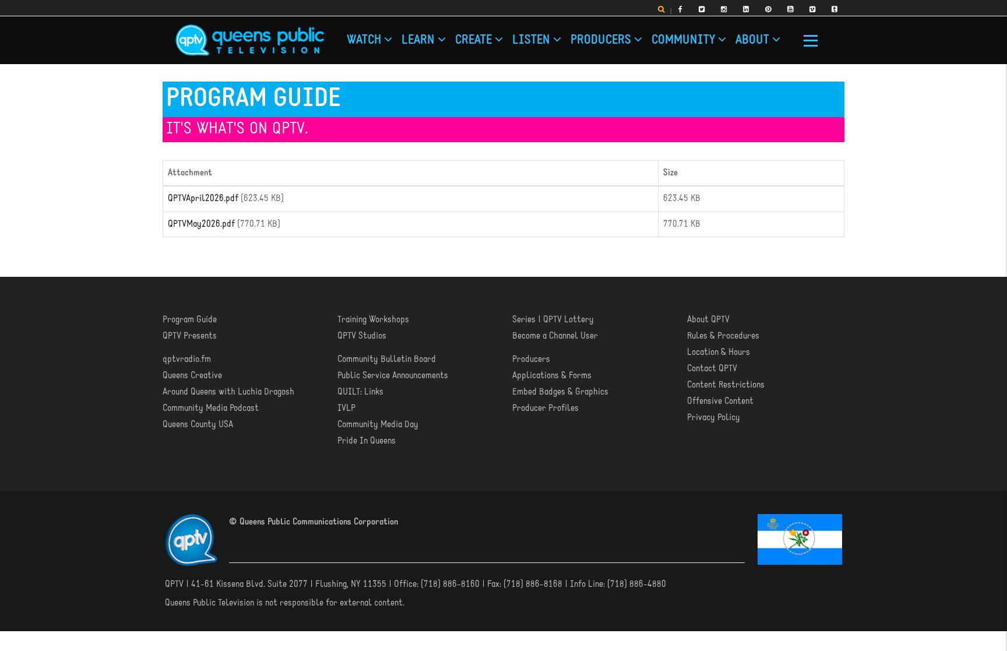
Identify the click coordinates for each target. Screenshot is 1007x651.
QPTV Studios (361, 335)
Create (400, 36)
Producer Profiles (545, 408)
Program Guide (190, 319)
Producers (455, 36)
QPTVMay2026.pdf (201, 223)
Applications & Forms (551, 375)
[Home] (249, 40)
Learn (376, 36)
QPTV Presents (190, 335)
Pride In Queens (366, 440)
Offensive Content (720, 401)
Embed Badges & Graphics (560, 391)
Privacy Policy (713, 417)
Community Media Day (377, 424)
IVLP (346, 408)
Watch (352, 36)
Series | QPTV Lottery (553, 319)
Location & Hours (718, 352)
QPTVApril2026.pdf (203, 198)
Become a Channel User (555, 335)
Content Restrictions (726, 384)
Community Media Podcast (211, 408)
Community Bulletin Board (386, 359)
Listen (425, 36)
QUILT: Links (360, 391)
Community (493, 36)
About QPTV (708, 319)
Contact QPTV (712, 368)
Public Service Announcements (392, 375)
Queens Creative (192, 375)
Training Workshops (373, 319)
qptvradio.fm (187, 359)
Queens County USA (198, 424)
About (524, 36)
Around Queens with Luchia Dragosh (228, 391)
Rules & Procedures (723, 335)
